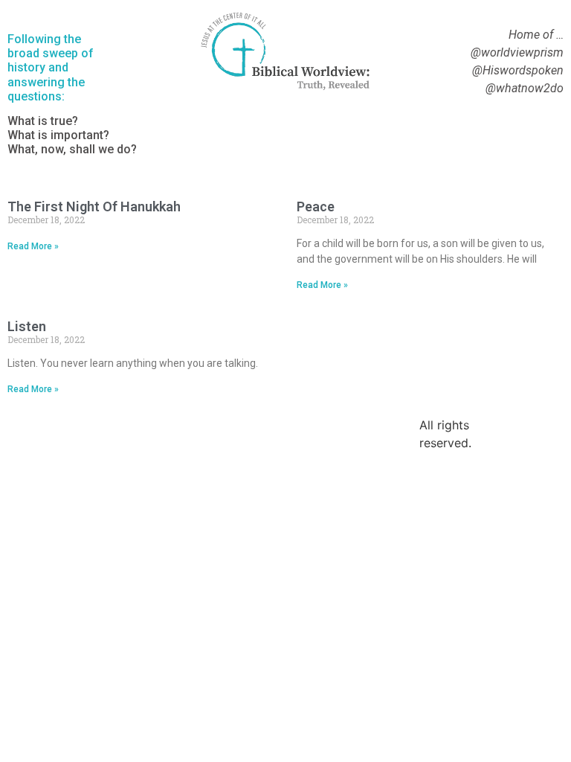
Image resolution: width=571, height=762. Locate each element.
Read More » (33, 246)
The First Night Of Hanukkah (94, 206)
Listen (26, 326)
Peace (316, 206)
